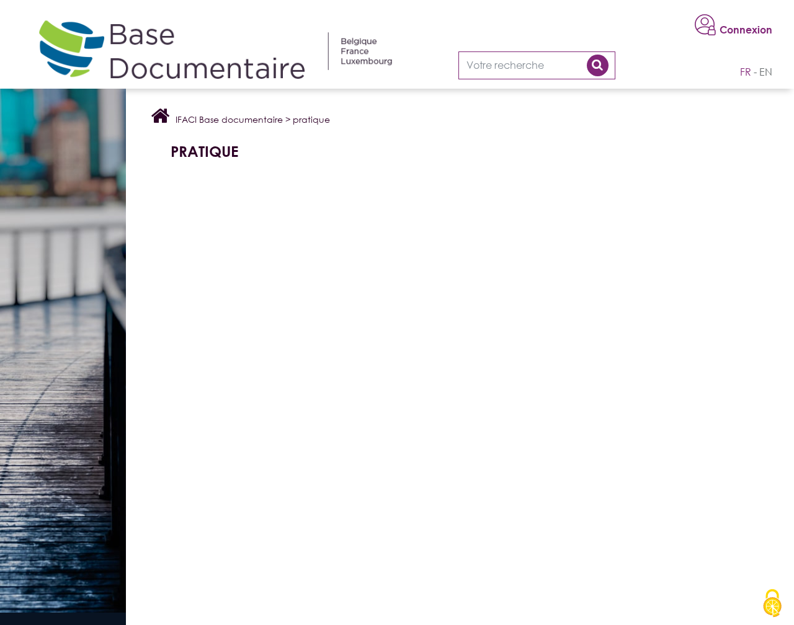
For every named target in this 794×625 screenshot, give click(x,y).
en (765, 72)
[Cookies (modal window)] (772, 604)
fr (745, 72)
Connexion (746, 30)
